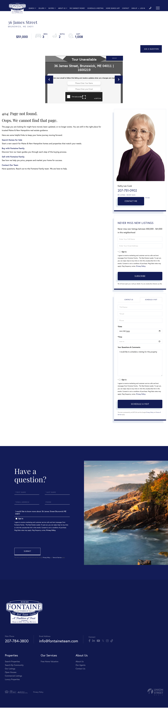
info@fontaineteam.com (58, 640)
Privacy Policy (140, 266)
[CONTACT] (151, 49)
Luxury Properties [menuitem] (12, 679)
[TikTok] (111, 641)
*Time (120, 337)
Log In (142, 8)
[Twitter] (103, 641)
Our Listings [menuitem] (10, 668)
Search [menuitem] (31, 8)
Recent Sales (131, 195)
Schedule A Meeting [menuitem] (95, 8)
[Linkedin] (93, 641)
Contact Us (128, 300)
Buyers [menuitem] (51, 8)
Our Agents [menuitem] (80, 665)
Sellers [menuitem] (41, 8)
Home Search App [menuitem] (113, 8)
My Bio (147, 198)
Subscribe (140, 276)
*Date (120, 326)
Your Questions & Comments (129, 347)
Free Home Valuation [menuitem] (49, 661)
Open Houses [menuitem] (10, 672)
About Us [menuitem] (62, 8)
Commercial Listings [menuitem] (13, 675)
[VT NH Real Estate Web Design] (155, 692)
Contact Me (131, 201)
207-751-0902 (127, 190)
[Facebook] (89, 641)
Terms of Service (57, 557)
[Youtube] (98, 641)
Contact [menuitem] (125, 8)
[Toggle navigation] (158, 8)
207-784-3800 (17, 640)
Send (27, 551)
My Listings (121, 195)
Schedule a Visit (151, 300)
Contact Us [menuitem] (80, 668)
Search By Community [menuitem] (14, 665)
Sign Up (134, 8)
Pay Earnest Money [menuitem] (77, 8)
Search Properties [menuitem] (12, 661)
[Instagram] (107, 641)
